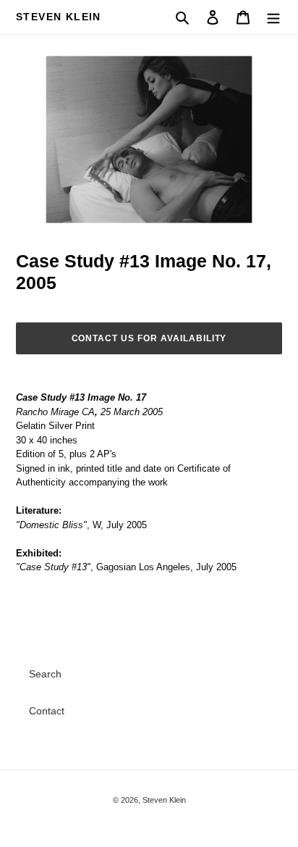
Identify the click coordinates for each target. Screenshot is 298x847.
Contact (46, 711)
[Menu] (273, 17)
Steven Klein (58, 16)
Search (45, 674)
